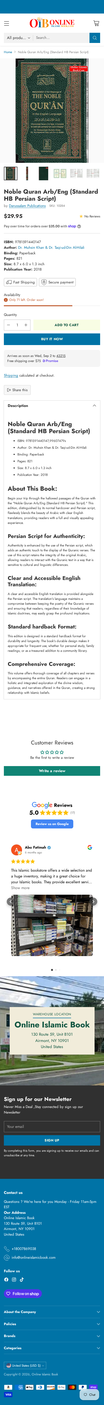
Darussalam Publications (27, 205)
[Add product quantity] (26, 325)
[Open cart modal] (96, 23)
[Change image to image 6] (93, 173)
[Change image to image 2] (27, 173)
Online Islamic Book (45, 1374)
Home (8, 52)
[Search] (94, 38)
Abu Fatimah (35, 847)
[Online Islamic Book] (52, 23)
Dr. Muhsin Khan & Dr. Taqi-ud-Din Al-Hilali (51, 247)
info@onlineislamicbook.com (34, 1257)
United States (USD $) (26, 1365)
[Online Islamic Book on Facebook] (6, 1280)
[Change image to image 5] (76, 173)
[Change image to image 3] (43, 173)
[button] (52, 823)
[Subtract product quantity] (8, 325)
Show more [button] (20, 888)
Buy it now (52, 339)
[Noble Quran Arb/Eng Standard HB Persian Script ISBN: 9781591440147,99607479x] (52, 110)
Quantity (10, 314)
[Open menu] (6, 23)
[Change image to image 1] (10, 173)
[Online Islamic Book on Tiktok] (22, 1280)
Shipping (11, 375)
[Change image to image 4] (60, 173)
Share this (20, 390)
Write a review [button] (52, 771)
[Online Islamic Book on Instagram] (14, 1280)
